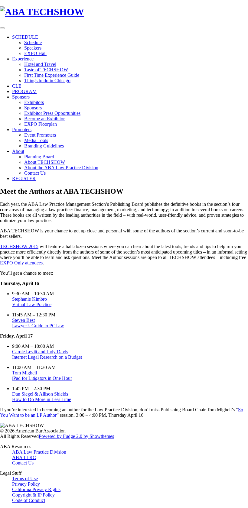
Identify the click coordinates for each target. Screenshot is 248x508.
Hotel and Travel (40, 64)
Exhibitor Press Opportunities (52, 113)
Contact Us (35, 173)
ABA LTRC (24, 457)
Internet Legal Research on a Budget (47, 357)
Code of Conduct (28, 500)
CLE (16, 86)
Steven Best (23, 320)
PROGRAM (24, 91)
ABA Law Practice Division (39, 452)
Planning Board (39, 156)
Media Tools (36, 140)
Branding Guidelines (44, 145)
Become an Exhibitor (44, 118)
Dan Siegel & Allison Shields (40, 393)
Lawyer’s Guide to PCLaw (38, 325)
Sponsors (21, 96)
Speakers (32, 47)
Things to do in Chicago (47, 80)
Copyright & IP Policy (33, 494)
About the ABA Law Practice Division (61, 167)
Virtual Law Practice (31, 304)
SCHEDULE (25, 37)
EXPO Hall (35, 53)
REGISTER (24, 178)
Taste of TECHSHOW (46, 69)
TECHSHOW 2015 (19, 246)
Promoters (21, 129)
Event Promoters (40, 135)
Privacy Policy (26, 484)
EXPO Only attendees (21, 262)
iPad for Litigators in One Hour (42, 378)
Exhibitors (34, 102)
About (18, 151)
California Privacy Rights (36, 489)
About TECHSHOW (44, 162)
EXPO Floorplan (40, 124)
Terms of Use (25, 478)
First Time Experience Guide (51, 75)
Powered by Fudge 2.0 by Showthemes (76, 436)
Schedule (33, 42)
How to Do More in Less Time (41, 399)
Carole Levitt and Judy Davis (40, 351)
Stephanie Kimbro (29, 299)
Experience (23, 58)
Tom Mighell (24, 372)
